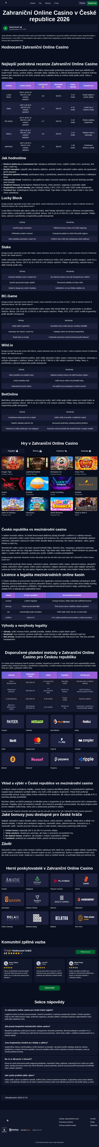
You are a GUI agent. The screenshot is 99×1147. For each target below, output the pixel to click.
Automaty (84, 451)
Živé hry (36, 451)
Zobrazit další (49, 988)
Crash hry (60, 451)
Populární (11, 451)
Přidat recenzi (85, 952)
